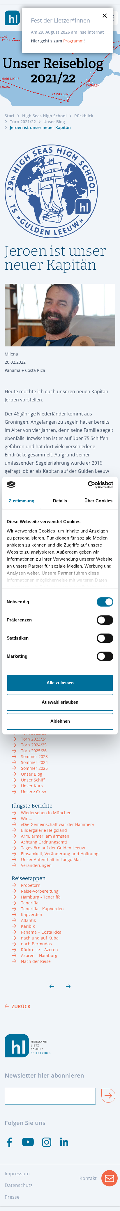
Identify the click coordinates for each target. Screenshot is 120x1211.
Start (10, 115)
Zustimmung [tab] (22, 500)
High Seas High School (44, 115)
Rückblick (83, 115)
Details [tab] (60, 500)
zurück (21, 1006)
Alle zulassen (60, 682)
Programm (73, 41)
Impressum (17, 1173)
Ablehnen (60, 721)
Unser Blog (54, 121)
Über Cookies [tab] (98, 500)
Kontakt (99, 1180)
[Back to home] (12, 18)
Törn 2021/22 (23, 121)
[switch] (105, 620)
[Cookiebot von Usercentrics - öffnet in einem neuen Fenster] (87, 485)
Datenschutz (19, 1185)
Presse (12, 1197)
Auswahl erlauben (60, 702)
